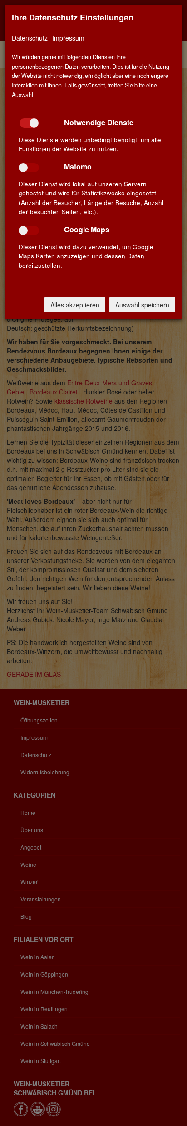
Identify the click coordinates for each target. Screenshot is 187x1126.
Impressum (68, 37)
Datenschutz (30, 37)
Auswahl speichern (142, 304)
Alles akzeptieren (74, 304)
